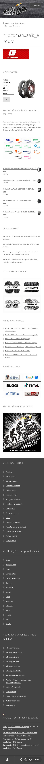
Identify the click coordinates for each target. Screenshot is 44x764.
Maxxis (8, 592)
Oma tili (7, 760)
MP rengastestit (12, 657)
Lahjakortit (10, 508)
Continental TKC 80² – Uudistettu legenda (19, 745)
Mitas (8, 610)
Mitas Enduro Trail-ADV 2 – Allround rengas (21, 343)
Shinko (8, 624)
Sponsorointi (11, 495)
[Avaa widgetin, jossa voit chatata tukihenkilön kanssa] (32, 760)
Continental (11, 574)
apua (18, 254)
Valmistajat (10, 705)
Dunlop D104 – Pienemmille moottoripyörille (21, 335)
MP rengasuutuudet (13, 671)
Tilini (8, 517)
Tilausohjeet (11, 691)
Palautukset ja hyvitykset (16, 527)
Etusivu (7, 23)
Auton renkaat (11, 481)
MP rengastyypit (12, 661)
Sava (7, 619)
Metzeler (9, 601)
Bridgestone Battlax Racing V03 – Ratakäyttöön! (23, 347)
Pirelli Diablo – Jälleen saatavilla (16, 739)
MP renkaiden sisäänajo (15, 675)
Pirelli (8, 615)
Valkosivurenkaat (13, 701)
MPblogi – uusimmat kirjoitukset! (20, 717)
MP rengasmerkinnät (14, 652)
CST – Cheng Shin (13, 578)
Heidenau (9, 587)
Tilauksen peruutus (13, 531)
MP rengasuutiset (13, 666)
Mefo (8, 596)
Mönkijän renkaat (13, 486)
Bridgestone (11, 564)
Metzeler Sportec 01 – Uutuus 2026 (17, 351)
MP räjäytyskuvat (18, 23)
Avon (8, 560)
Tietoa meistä (11, 536)
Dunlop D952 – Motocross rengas (16, 726)
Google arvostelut (13, 499)
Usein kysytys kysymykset (16, 696)
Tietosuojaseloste (13, 522)
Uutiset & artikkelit (13, 687)
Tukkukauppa (11, 490)
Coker (8, 569)
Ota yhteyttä (11, 540)
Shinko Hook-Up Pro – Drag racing (17, 339)
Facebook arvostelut (14, 504)
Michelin (9, 606)
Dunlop (9, 583)
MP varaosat (11, 476)
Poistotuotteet (12, 513)
